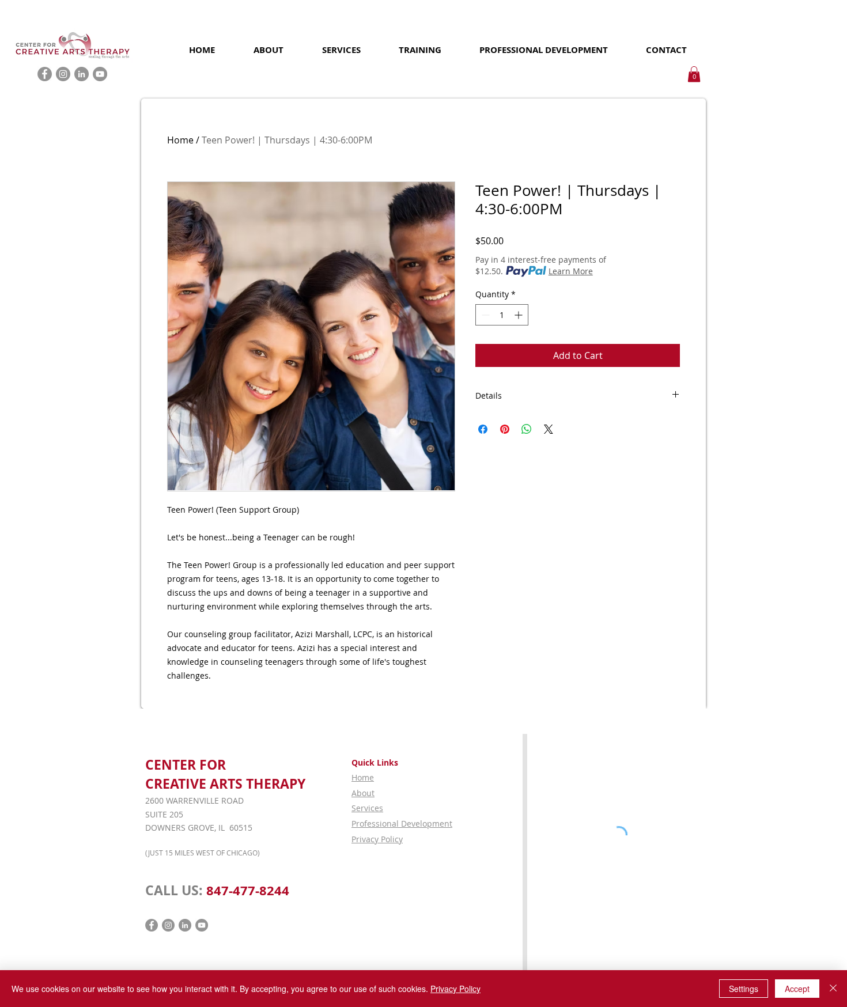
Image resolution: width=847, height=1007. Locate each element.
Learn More (571, 271)
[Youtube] (100, 74)
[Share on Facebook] (483, 429)
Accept (797, 988)
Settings (743, 988)
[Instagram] (63, 74)
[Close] (833, 988)
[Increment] (519, 315)
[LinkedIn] (81, 74)
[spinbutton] (501, 315)
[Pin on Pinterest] (505, 429)
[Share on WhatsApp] (527, 429)
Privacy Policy (455, 988)
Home (180, 140)
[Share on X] (548, 429)
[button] (694, 74)
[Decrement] (484, 315)
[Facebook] (44, 74)
